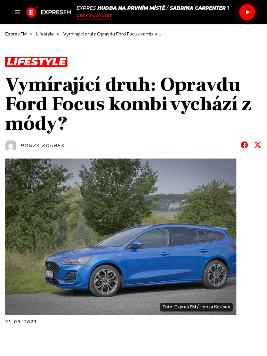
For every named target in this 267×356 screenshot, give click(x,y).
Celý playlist (94, 16)
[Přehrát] (247, 12)
